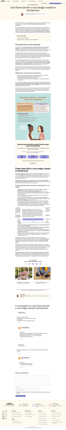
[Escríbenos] (20, 405)
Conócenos (40, 1)
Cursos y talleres (16, 1)
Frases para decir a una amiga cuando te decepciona (28, 39)
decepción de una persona (25, 69)
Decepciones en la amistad (23, 38)
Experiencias (24, 1)
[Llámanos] (33, 405)
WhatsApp (55, 404)
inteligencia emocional (45, 84)
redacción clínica (42, 290)
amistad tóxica (44, 64)
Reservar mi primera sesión (55, 3)
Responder (21, 339)
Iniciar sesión (44, 3)
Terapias (8, 1)
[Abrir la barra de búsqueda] (65, 3)
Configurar (33, 221)
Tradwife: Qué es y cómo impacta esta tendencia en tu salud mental (23, 283)
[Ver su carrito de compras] (62, 3)
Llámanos (38, 404)
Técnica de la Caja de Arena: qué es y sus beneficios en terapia (42, 283)
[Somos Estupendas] (3, 1)
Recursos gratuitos (32, 1)
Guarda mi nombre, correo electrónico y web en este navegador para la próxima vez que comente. (33, 393)
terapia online (32, 335)
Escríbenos (25, 404)
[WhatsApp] (50, 405)
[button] (25, 263)
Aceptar (33, 219)
